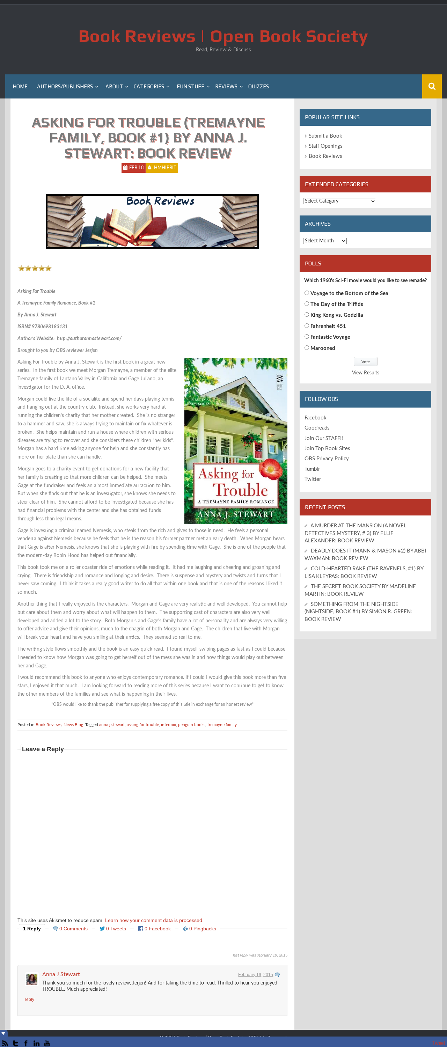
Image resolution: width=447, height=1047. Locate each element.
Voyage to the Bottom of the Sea (349, 293)
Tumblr (312, 469)
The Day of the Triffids (336, 304)
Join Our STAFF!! (324, 438)
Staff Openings (326, 146)
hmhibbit (165, 168)
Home (20, 86)
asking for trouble (143, 725)
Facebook (316, 417)
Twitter (313, 479)
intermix (168, 725)
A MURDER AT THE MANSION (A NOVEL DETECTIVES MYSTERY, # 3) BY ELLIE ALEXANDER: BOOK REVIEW (355, 533)
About (114, 86)
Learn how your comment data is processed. (154, 920)
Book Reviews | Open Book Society (223, 35)
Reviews (226, 86)
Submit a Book (325, 136)
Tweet (438, 1043)
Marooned (322, 348)
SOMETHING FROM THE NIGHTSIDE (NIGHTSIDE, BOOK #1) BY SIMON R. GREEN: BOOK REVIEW (358, 612)
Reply (29, 999)
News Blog (73, 725)
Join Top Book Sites (327, 448)
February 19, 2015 (255, 974)
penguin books (191, 725)
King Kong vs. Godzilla (336, 315)
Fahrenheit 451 (328, 326)
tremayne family (222, 725)
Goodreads (317, 428)
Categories (149, 86)
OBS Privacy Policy (327, 458)
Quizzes (258, 86)
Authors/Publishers (65, 86)
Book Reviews (48, 725)
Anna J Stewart (61, 974)
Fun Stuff (190, 86)
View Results (365, 373)
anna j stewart (112, 725)
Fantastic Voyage (330, 337)
